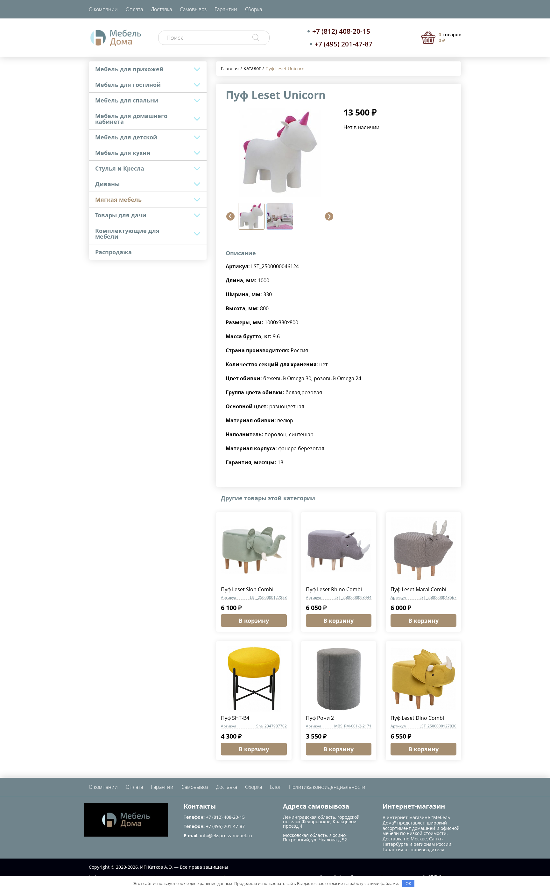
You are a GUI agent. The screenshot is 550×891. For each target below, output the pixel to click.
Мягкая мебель (118, 199)
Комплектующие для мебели (127, 233)
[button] (230, 216)
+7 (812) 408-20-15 (341, 31)
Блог (275, 786)
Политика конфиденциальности (327, 786)
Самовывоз (193, 9)
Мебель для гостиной (128, 84)
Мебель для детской (126, 137)
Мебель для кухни (123, 153)
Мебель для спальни (126, 100)
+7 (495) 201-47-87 (343, 44)
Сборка (253, 9)
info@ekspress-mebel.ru (226, 835)
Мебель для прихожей (129, 69)
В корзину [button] (254, 620)
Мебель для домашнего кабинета (131, 118)
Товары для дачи (120, 215)
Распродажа (113, 252)
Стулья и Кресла (119, 168)
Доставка (161, 9)
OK (408, 883)
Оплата (134, 9)
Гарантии (226, 9)
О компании (103, 9)
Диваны (107, 184)
